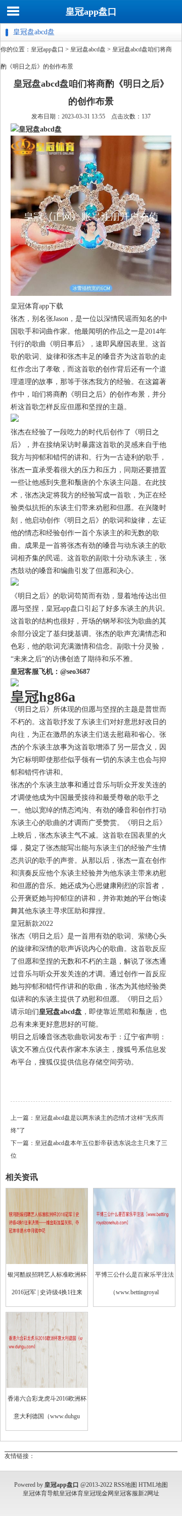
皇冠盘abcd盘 (88, 49)
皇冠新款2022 (32, 923)
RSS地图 (125, 1484)
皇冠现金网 (98, 1493)
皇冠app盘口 (91, 12)
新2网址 (148, 1493)
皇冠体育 (71, 1493)
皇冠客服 (126, 1493)
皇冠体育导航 (41, 1493)
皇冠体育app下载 (37, 306)
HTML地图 (153, 1484)
